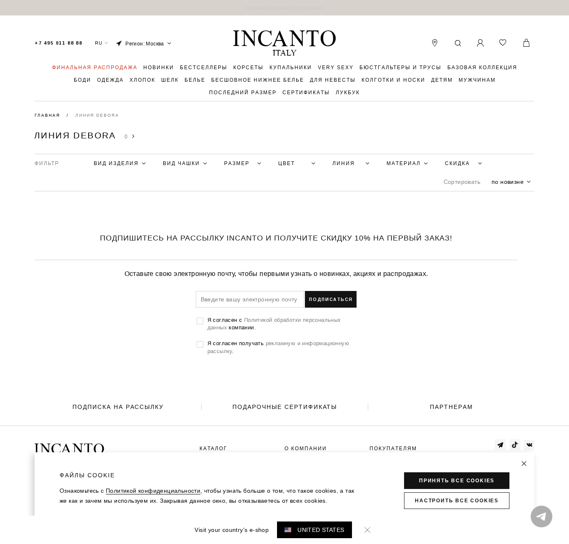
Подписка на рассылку (118, 407)
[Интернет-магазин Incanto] (284, 43)
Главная (48, 115)
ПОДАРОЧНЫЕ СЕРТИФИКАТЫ (284, 407)
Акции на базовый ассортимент (284, 8)
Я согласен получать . (278, 347)
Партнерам (451, 407)
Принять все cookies (456, 481)
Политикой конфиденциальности (153, 490)
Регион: (144, 43)
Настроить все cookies (457, 501)
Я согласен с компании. (274, 323)
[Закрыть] (524, 463)
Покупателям (393, 448)
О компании (305, 448)
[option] (284, 7)
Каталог (213, 448)
